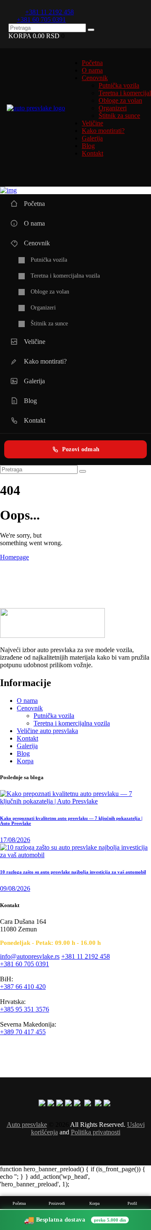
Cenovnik (30, 708)
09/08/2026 (15, 888)
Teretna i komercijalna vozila (72, 723)
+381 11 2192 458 (85, 956)
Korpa (25, 761)
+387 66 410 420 (23, 986)
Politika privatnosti (95, 1132)
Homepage (14, 557)
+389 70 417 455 (23, 1031)
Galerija (27, 745)
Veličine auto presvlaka (47, 730)
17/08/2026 (15, 839)
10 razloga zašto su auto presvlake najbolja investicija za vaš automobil (73, 871)
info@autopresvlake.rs (30, 956)
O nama (27, 700)
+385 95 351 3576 (24, 1009)
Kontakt (27, 738)
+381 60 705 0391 (24, 963)
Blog (23, 753)
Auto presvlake (27, 1124)
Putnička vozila (54, 715)
